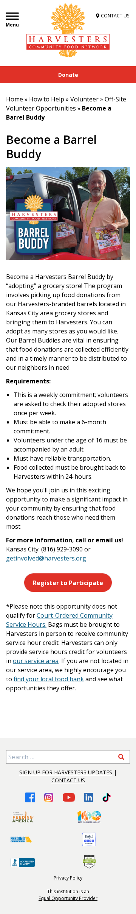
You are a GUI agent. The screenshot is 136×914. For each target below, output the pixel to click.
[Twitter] (106, 797)
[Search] (121, 757)
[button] (68, 582)
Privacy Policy (68, 878)
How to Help (46, 99)
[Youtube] (69, 797)
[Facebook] (30, 797)
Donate (68, 74)
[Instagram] (49, 797)
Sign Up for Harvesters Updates (65, 772)
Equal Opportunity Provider (68, 898)
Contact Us (68, 780)
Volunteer (84, 99)
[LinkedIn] (89, 797)
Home (14, 99)
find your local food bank (49, 679)
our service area (36, 661)
